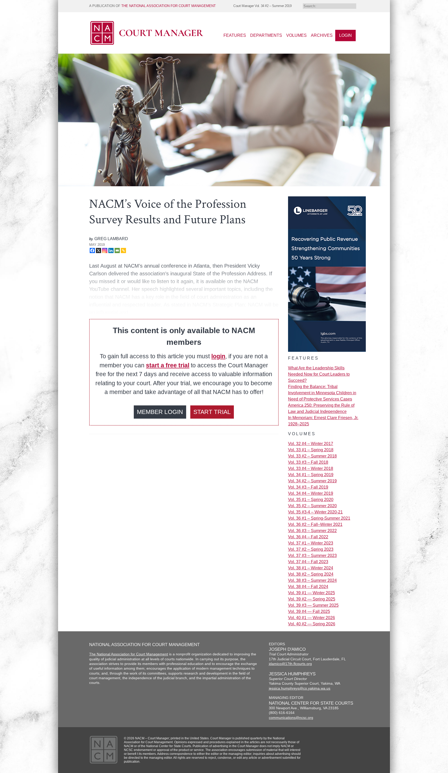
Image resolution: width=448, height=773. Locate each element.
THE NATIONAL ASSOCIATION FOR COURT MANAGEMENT (168, 6)
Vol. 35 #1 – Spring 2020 (310, 499)
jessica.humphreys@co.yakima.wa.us (299, 688)
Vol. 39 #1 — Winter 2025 (311, 593)
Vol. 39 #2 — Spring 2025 (311, 599)
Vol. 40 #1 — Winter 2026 (311, 617)
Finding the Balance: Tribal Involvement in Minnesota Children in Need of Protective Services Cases (322, 392)
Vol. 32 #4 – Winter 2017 (310, 443)
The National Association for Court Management (128, 654)
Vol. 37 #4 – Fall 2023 (308, 562)
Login (345, 35)
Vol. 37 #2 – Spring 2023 (310, 549)
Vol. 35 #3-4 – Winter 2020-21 (315, 512)
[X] (98, 250)
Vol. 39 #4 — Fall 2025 (309, 611)
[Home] (147, 44)
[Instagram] (104, 250)
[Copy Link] (123, 250)
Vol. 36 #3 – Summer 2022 (312, 530)
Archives (322, 35)
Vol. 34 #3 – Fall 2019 (308, 487)
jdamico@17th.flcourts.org (290, 664)
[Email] (117, 250)
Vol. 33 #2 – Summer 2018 (312, 456)
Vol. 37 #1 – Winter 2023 (310, 543)
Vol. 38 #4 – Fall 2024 (308, 586)
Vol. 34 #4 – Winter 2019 (310, 493)
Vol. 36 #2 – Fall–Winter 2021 (315, 524)
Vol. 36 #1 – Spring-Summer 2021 (319, 518)
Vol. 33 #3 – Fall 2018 (308, 462)
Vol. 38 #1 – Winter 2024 (310, 568)
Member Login (160, 412)
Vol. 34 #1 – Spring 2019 (310, 475)
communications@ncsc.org (291, 718)
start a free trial (167, 365)
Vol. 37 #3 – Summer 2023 (312, 555)
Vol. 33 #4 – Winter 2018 (310, 468)
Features (234, 35)
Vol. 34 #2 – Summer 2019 (312, 481)
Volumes (296, 35)
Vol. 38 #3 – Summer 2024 (312, 580)
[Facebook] (92, 250)
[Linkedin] (111, 250)
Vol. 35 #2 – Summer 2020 (312, 506)
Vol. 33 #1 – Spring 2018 (310, 450)
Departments (266, 35)
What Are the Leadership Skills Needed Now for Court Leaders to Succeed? (319, 374)
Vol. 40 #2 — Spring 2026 (311, 624)
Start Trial (212, 412)
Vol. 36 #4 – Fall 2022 (308, 537)
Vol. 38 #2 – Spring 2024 (310, 574)
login (218, 356)
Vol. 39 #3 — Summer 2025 (313, 605)
